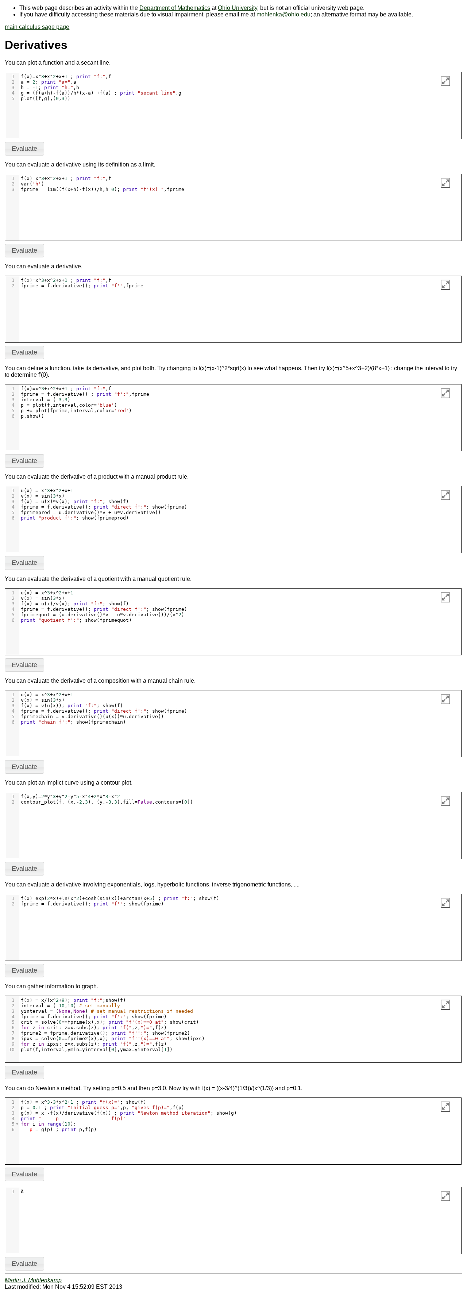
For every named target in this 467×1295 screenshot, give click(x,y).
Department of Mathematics (174, 8)
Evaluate (24, 148)
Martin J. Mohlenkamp (33, 1280)
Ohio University (237, 8)
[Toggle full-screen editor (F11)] (445, 81)
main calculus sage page (37, 27)
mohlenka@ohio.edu (283, 14)
